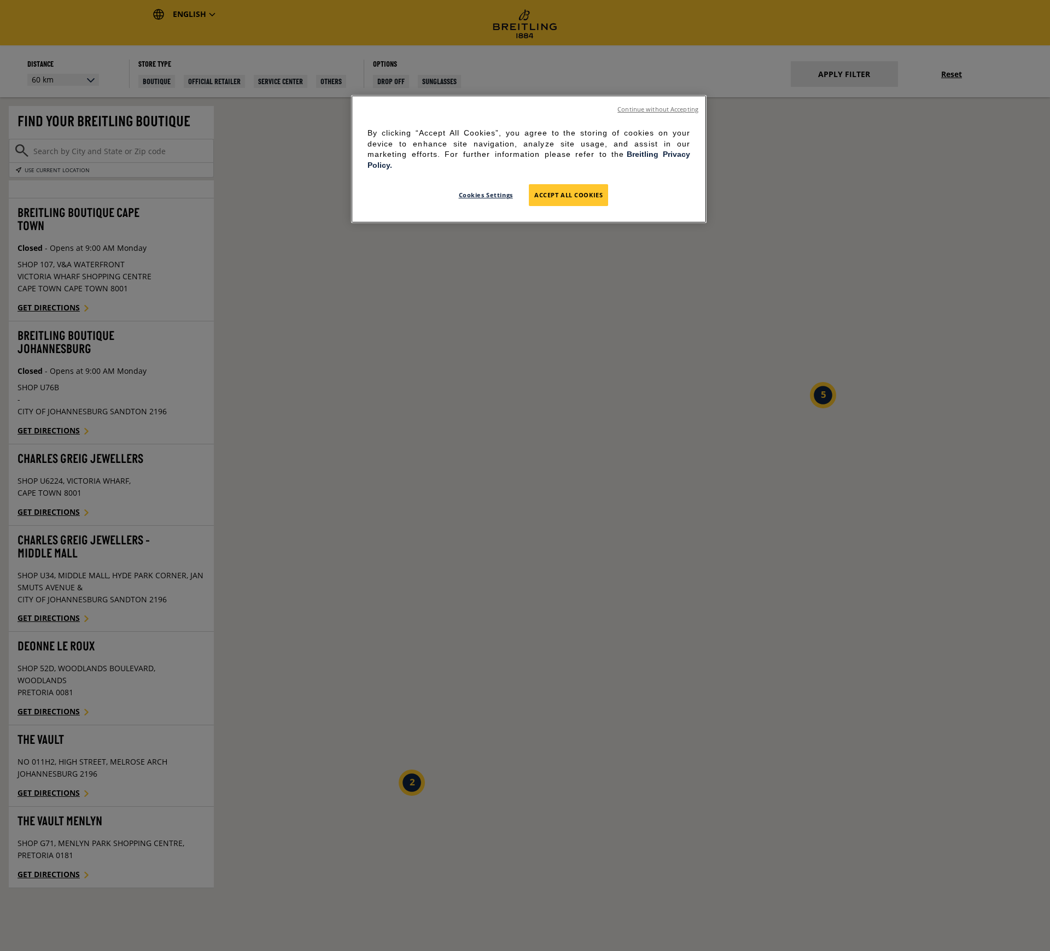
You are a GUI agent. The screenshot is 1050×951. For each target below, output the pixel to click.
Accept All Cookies (568, 195)
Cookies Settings (486, 195)
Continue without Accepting (657, 109)
